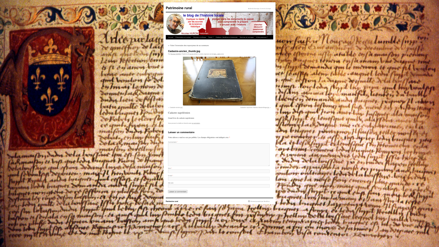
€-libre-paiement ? (262, 37)
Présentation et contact (183, 37)
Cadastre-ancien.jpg (176, 107)
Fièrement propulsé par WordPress (260, 201)
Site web (170, 183)
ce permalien (196, 123)
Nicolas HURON (176, 54)
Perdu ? (210, 37)
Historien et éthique (199, 37)
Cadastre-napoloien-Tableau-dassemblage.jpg (254, 107)
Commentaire (172, 142)
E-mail (170, 175)
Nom (170, 168)
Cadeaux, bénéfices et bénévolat (226, 37)
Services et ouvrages (247, 37)
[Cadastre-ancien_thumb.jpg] (219, 81)
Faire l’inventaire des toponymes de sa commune (188, 45)
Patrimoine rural (179, 7)
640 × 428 (217, 54)
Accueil (170, 37)
